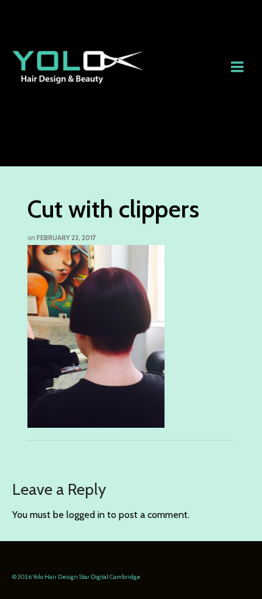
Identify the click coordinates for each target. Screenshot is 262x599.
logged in (85, 514)
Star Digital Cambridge (109, 577)
